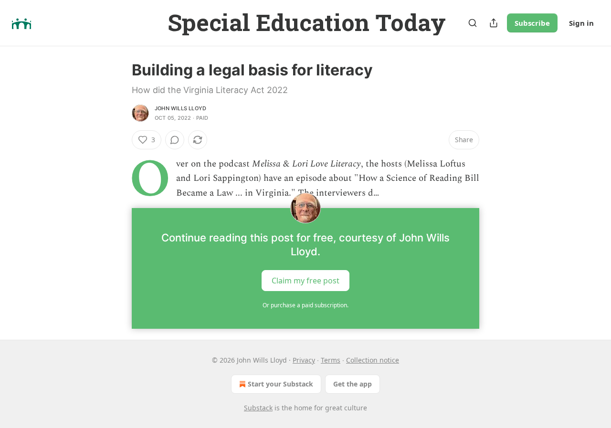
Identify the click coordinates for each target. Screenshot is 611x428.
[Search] (472, 22)
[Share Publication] (493, 22)
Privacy (304, 360)
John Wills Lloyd (180, 108)
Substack (258, 407)
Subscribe (532, 23)
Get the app (352, 383)
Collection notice (372, 360)
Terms (330, 360)
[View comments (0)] (174, 139)
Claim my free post (305, 280)
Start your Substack (280, 383)
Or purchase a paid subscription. (305, 305)
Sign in (581, 23)
